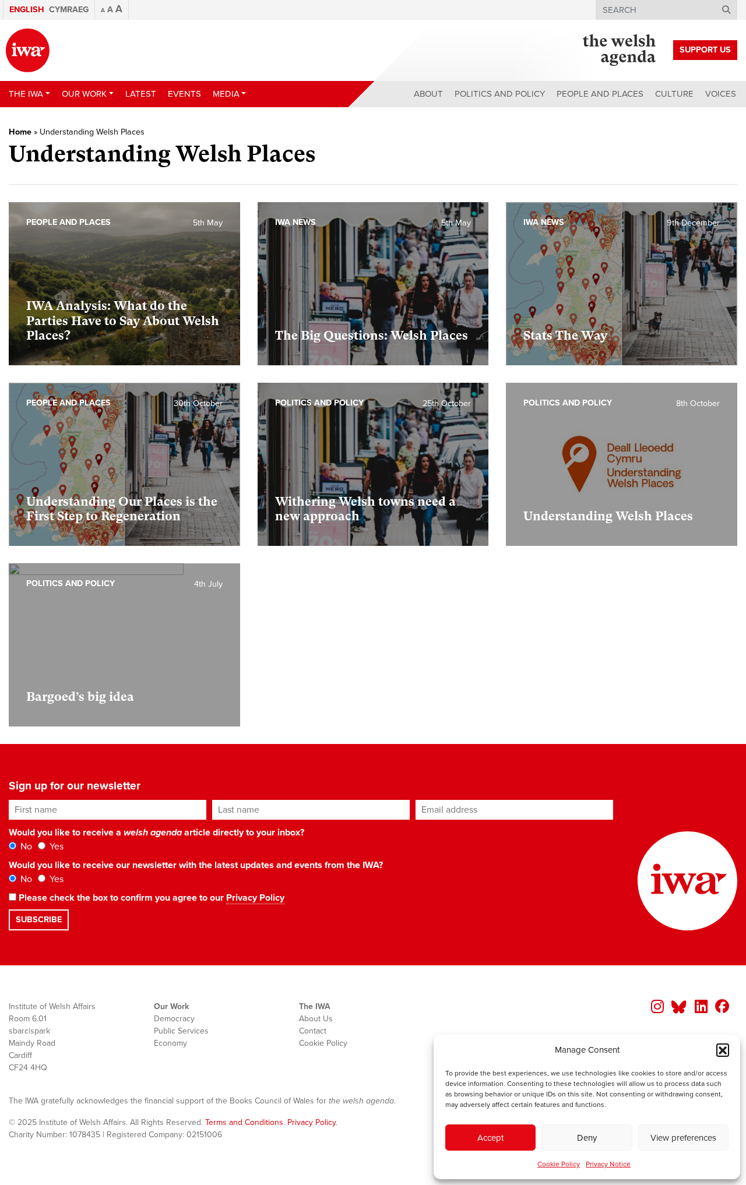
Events (184, 94)
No (25, 846)
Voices (720, 94)
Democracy (174, 1019)
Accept (490, 1138)
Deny (587, 1138)
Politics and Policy (500, 94)
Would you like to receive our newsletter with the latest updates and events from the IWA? (196, 865)
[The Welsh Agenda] (619, 50)
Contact (312, 1031)
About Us (316, 1019)
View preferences (683, 1138)
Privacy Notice (608, 1164)
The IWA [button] (26, 94)
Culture (674, 94)
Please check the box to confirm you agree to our (150, 898)
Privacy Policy (255, 898)
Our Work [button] (84, 94)
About (428, 94)
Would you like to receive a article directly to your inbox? (156, 832)
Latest (140, 94)
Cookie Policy (558, 1164)
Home (20, 132)
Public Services (181, 1031)
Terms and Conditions (244, 1122)
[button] (723, 1050)
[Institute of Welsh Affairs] (28, 50)
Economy (170, 1043)
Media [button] (226, 94)
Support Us (705, 50)
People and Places (600, 94)
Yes (55, 846)
